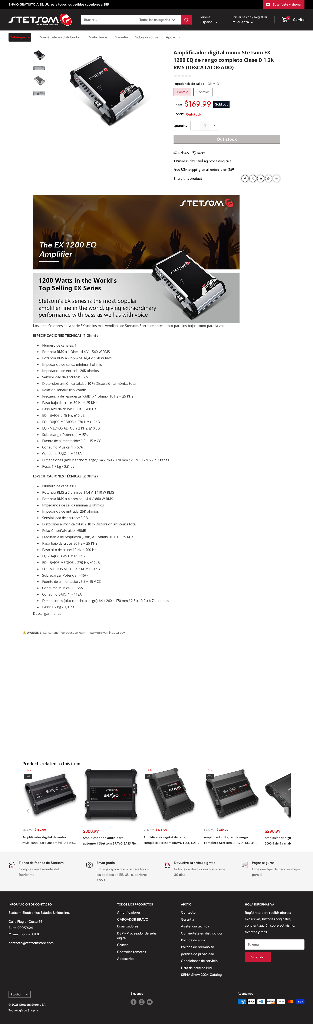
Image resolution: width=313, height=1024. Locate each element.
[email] (276, 178)
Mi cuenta (241, 22)
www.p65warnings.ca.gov (107, 633)
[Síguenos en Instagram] (142, 1002)
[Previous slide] (28, 811)
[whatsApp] (268, 178)
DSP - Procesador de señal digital (137, 935)
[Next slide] (285, 811)
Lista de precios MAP (197, 968)
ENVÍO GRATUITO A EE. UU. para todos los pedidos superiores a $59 (59, 4)
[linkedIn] (260, 178)
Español (16, 994)
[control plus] (214, 125)
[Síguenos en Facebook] (133, 1002)
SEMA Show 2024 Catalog (201, 975)
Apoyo (171, 37)
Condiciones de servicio (199, 961)
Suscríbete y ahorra (287, 4)
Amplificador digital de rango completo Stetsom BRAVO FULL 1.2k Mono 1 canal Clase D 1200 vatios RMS (170, 840)
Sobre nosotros (146, 37)
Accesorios (125, 959)
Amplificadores (129, 912)
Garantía (121, 37)
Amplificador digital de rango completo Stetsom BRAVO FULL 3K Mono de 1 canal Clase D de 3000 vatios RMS (229, 840)
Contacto (188, 912)
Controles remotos (131, 952)
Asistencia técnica (195, 926)
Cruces (122, 945)
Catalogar (17, 37)
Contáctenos (97, 37)
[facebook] (245, 178)
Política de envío (193, 940)
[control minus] (195, 125)
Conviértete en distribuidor (59, 37)
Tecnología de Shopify (23, 1010)
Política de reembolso (197, 947)
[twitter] (253, 178)
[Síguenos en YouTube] (150, 1002)
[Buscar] (186, 20)
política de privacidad (197, 954)
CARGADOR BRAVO (132, 919)
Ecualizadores (127, 926)
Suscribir (258, 957)
